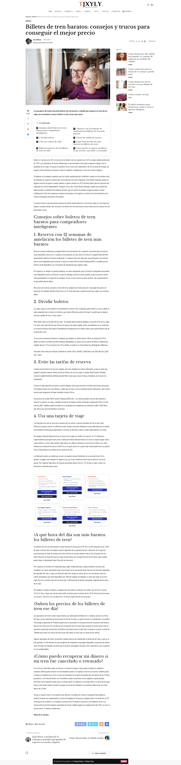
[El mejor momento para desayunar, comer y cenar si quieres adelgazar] (121, 107)
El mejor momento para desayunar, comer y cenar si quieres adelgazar (141, 107)
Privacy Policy (78, 761)
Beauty (130, 64)
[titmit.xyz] (90, 5)
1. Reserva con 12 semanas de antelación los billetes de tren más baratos (89, 131)
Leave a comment (100, 753)
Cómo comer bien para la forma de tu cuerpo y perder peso (141, 71)
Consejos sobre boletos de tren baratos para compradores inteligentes (51, 130)
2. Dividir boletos (46, 138)
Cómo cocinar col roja (138, 94)
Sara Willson (37, 40)
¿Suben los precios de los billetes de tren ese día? (52, 149)
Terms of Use (90, 761)
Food (129, 97)
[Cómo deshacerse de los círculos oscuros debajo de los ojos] (121, 84)
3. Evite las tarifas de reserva (88, 138)
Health (130, 77)
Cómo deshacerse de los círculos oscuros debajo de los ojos (140, 84)
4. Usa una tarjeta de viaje (50, 142)
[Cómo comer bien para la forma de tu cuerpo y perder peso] (121, 72)
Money (28, 21)
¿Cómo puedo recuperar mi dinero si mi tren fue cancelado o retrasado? (90, 149)
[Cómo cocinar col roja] (121, 97)
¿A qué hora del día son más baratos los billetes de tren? (87, 143)
